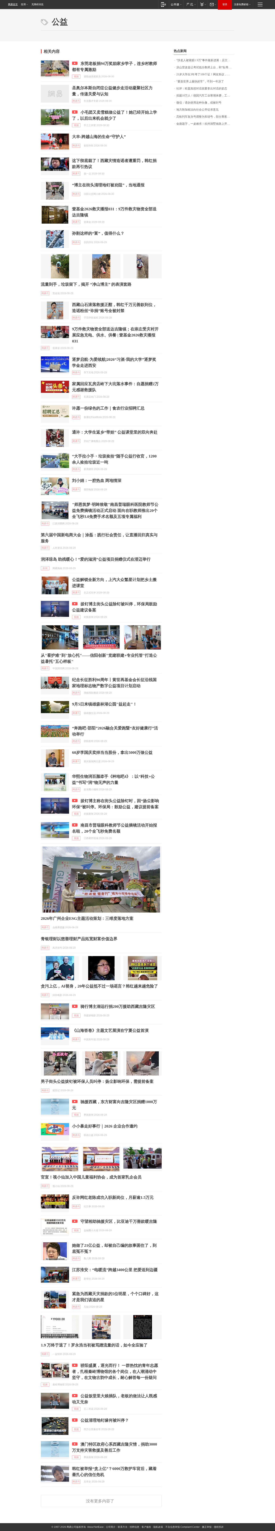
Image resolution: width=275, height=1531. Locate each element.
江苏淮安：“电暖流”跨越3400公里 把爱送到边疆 (115, 1270)
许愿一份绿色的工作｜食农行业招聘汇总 (108, 408)
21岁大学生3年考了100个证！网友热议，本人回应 (205, 74)
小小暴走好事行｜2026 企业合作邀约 (105, 1126)
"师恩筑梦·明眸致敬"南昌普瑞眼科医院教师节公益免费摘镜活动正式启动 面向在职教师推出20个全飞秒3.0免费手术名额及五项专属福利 (115, 510)
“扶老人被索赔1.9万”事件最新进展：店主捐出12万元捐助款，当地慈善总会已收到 (205, 60)
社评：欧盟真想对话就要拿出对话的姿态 (201, 88)
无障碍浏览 (37, 4)
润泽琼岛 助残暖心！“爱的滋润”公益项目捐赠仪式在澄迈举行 (96, 559)
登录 (224, 4)
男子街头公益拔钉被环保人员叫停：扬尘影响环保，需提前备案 (97, 1081)
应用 (23, 4)
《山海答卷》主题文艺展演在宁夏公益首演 (110, 1030)
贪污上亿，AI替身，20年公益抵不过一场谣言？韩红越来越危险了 (99, 986)
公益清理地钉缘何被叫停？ (105, 1420)
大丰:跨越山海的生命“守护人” (99, 136)
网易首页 (13, 4)
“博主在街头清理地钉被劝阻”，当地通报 (108, 185)
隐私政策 (158, 1527)
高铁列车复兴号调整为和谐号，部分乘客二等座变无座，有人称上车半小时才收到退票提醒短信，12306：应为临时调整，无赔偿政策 (205, 116)
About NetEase (95, 1527)
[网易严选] (190, 4)
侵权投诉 (218, 1527)
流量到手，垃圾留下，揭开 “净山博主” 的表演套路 (86, 284)
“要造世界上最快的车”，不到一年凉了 (200, 81)
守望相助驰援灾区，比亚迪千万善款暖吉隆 (119, 1221)
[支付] (202, 4)
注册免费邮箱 (241, 4)
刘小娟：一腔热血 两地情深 (96, 480)
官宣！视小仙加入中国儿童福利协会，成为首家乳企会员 (91, 1177)
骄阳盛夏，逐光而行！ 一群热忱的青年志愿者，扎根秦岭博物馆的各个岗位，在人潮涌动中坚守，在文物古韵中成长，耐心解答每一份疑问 (115, 1371)
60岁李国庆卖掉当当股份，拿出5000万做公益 (112, 752)
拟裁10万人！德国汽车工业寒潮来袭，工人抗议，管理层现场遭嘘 (205, 95)
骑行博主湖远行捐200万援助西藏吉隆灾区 (118, 1006)
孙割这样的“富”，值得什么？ (98, 233)
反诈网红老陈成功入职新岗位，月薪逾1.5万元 (113, 1197)
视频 (76, 76)
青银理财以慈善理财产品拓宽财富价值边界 (79, 939)
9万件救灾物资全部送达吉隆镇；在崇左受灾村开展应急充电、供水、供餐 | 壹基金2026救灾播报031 (115, 335)
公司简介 (111, 1527)
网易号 (76, 101)
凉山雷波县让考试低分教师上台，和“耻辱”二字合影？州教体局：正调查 (205, 67)
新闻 (45, 568)
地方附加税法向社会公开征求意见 (197, 109)
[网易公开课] (176, 4)
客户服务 (146, 1527)
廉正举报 (207, 1527)
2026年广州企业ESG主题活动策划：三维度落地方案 (87, 918)
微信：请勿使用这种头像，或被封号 (198, 102)
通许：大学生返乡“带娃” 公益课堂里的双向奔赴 (115, 432)
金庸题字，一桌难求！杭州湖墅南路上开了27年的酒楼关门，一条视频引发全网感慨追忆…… (205, 123)
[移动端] (163, 4)
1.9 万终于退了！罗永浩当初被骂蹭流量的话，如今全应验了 (94, 1345)
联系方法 (122, 1527)
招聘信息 (134, 1527)
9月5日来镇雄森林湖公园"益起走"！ (104, 704)
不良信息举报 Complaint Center (182, 1527)
